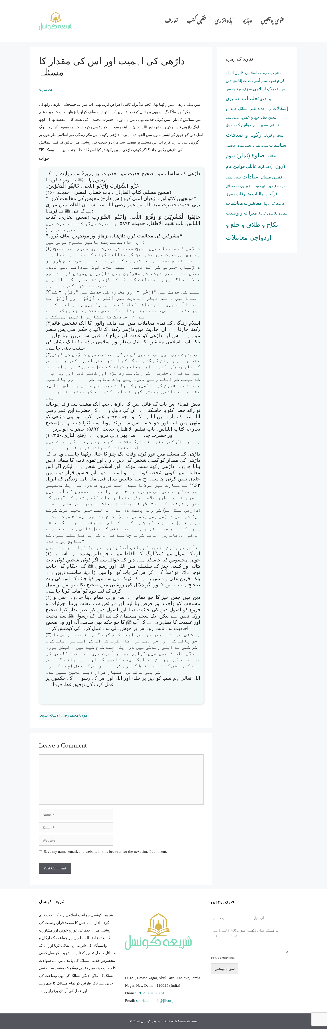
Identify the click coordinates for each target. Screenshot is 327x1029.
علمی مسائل (280, 186)
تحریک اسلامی (265, 89)
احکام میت (275, 73)
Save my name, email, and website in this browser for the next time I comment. (105, 851)
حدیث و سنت (232, 117)
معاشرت (45, 89)
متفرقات (243, 194)
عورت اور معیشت (262, 186)
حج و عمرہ (249, 117)
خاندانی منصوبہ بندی (265, 125)
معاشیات (234, 203)
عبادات (250, 177)
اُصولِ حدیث (251, 81)
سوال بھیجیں (224, 968)
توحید (269, 109)
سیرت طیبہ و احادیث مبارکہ (252, 145)
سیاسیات (277, 145)
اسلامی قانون (246, 73)
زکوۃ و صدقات (244, 134)
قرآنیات (271, 194)
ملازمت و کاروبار (268, 213)
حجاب (263, 117)
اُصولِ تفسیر (268, 81)
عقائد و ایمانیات (233, 177)
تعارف (171, 21)
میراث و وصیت (241, 213)
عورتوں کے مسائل (238, 186)
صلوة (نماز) (250, 155)
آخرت (282, 89)
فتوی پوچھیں (272, 21)
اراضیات (262, 73)
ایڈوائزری (224, 21)
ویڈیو (247, 21)
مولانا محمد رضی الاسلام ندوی (64, 715)
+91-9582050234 (150, 993)
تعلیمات (250, 98)
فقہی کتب (196, 21)
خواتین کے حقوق (239, 125)
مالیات (258, 194)
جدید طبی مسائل (251, 109)
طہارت (263, 166)
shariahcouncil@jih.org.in (157, 1001)
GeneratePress (188, 1021)
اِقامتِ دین (234, 81)
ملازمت (283, 213)
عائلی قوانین (245, 166)
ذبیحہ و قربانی (273, 135)
